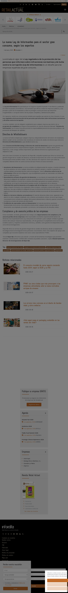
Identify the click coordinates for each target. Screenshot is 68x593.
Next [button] (65, 20)
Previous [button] (3, 20)
